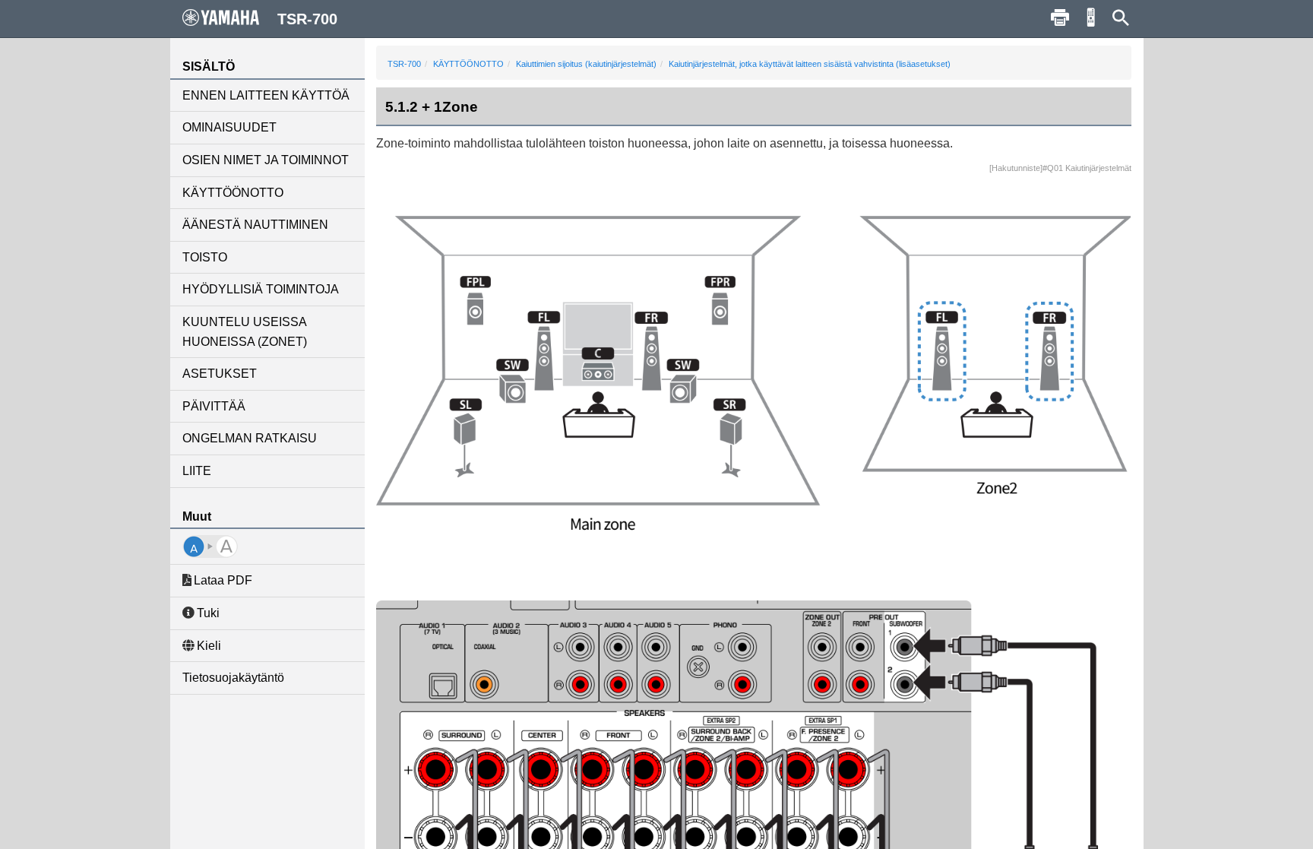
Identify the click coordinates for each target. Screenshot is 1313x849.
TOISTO (204, 257)
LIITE (196, 470)
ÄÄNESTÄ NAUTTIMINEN (255, 224)
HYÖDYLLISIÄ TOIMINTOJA (260, 289)
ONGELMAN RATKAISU (249, 438)
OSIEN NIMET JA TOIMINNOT (265, 160)
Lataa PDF (223, 580)
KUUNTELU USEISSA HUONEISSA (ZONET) (244, 331)
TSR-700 (404, 63)
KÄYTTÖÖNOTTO (232, 192)
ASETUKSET (219, 373)
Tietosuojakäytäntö (233, 677)
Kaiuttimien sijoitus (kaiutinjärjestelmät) (586, 63)
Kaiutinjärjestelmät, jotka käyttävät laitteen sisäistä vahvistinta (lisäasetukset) (810, 63)
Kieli (209, 645)
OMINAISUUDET (229, 127)
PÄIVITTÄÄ (213, 406)
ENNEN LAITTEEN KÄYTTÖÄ (266, 95)
